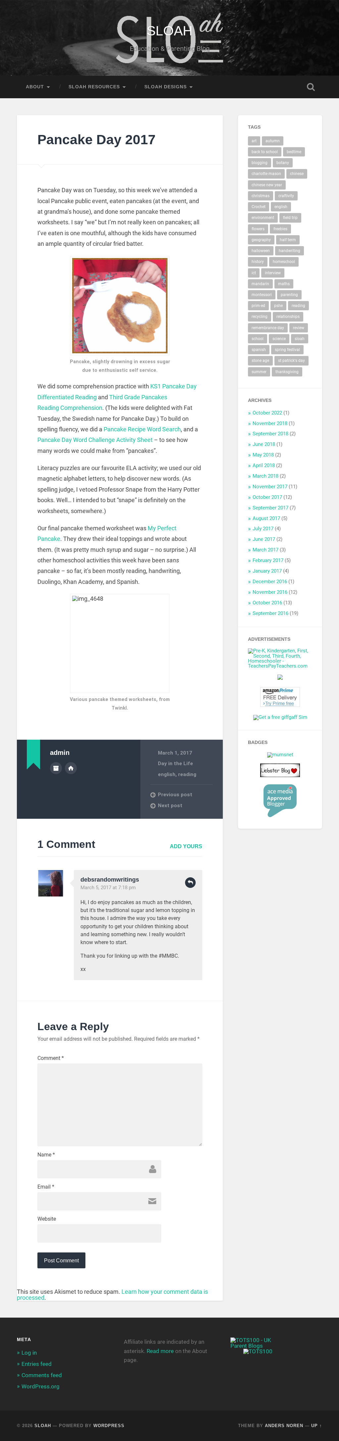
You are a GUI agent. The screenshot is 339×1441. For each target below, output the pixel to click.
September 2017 (270, 508)
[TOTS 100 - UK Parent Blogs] (257, 1345)
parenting (289, 294)
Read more (160, 1351)
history (258, 261)
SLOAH (170, 30)
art (254, 141)
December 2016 (270, 582)
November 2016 (270, 592)
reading (187, 774)
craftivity (286, 196)
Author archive (56, 768)
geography (261, 240)
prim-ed (258, 305)
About (35, 86)
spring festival (287, 349)
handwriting (289, 250)
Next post (170, 805)
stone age (260, 360)
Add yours (186, 846)
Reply (190, 882)
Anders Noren (284, 1425)
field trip (290, 217)
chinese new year (267, 185)
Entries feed (37, 1364)
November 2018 (270, 423)
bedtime (294, 152)
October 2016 (267, 603)
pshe (278, 305)
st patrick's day (291, 360)
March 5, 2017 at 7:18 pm (108, 888)
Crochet (259, 206)
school (258, 338)
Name (46, 1154)
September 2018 (270, 434)
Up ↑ (316, 1425)
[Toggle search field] (311, 87)
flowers (258, 229)
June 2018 (264, 444)
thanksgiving (287, 372)
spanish (259, 349)
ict (254, 273)
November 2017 (270, 487)
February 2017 (268, 560)
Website (46, 1219)
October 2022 (267, 413)
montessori (262, 294)
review (298, 328)
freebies (280, 229)
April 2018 (264, 465)
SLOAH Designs (165, 86)
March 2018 (265, 476)
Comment (50, 1058)
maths (284, 284)
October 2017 (267, 497)
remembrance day (268, 328)
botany (282, 162)
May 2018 (263, 455)
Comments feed (42, 1375)
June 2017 (264, 539)
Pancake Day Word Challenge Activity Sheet (95, 439)
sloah (300, 338)
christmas (260, 196)
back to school (265, 152)
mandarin (260, 284)
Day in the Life (175, 763)
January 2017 (267, 571)
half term (288, 240)
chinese (297, 173)
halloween (261, 250)
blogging (259, 162)
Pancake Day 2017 (96, 139)
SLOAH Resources (94, 86)
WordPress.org (41, 1386)
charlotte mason (266, 173)
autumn (273, 141)
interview (273, 273)
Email (45, 1187)
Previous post (175, 795)
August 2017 (266, 518)
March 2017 (265, 550)
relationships (288, 316)
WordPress (108, 1425)
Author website (71, 768)
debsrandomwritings (109, 879)
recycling (259, 316)
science (279, 338)
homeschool (284, 261)
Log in (29, 1352)
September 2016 (270, 613)
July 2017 (263, 529)
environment (263, 217)
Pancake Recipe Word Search (142, 429)
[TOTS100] (257, 1351)
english (166, 774)
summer (259, 372)
